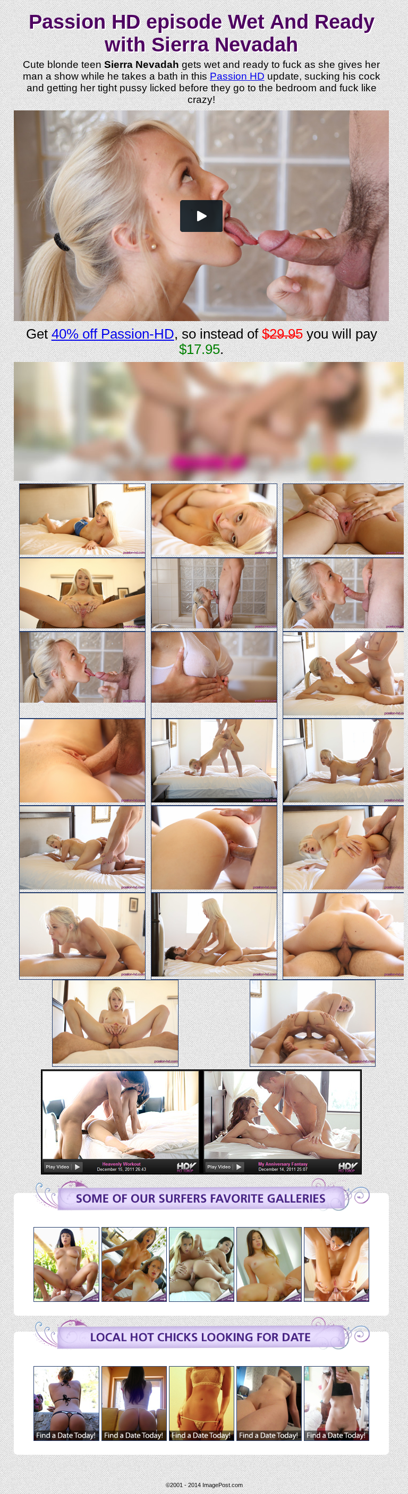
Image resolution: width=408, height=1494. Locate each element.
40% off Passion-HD (113, 333)
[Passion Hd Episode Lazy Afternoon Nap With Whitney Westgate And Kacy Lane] (134, 1298)
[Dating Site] (66, 1437)
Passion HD (237, 76)
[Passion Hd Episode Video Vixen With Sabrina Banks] (336, 1298)
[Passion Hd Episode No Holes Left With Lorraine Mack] (269, 1298)
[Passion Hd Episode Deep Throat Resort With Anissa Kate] (66, 1298)
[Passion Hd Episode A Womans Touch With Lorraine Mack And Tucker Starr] (201, 1298)
